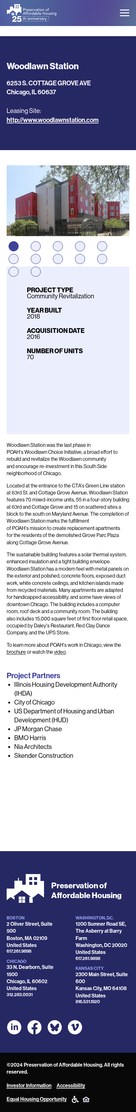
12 (36, 272)
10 (102, 259)
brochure (16, 652)
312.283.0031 (20, 994)
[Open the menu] (124, 13)
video (60, 652)
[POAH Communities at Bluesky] (54, 1027)
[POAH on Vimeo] (75, 1027)
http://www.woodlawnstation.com (53, 120)
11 (14, 272)
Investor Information (29, 1085)
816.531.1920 (88, 1001)
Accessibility (71, 1085)
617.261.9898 (19, 951)
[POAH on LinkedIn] (14, 1027)
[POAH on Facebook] (34, 1027)
